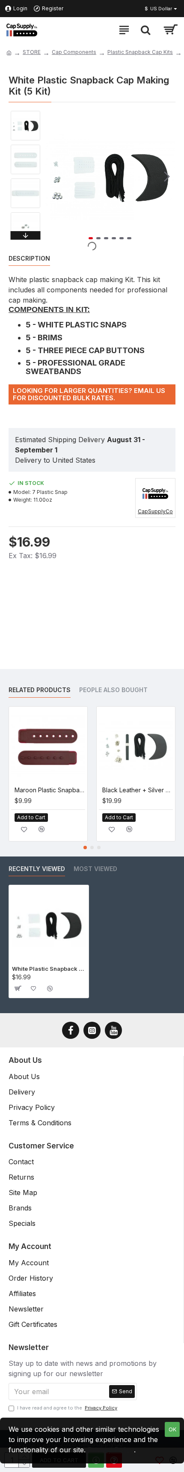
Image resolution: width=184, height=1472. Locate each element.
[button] (53, 176)
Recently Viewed (37, 868)
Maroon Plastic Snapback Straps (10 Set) (50, 790)
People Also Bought (113, 689)
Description (29, 258)
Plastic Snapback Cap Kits (140, 52)
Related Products (40, 689)
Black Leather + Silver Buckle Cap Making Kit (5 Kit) (137, 790)
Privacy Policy (111, 1449)
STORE (32, 52)
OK (172, 1429)
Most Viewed (95, 868)
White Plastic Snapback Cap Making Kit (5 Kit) (49, 968)
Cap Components (74, 52)
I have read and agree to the (67, 1408)
